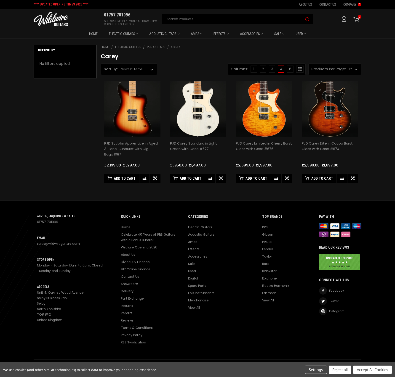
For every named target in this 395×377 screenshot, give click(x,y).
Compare (351, 4)
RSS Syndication (133, 342)
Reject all (340, 369)
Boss (265, 263)
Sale (278, 34)
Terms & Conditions (137, 327)
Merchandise (198, 300)
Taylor (267, 256)
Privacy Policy (131, 335)
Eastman (269, 293)
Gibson (267, 234)
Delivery (127, 291)
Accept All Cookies (372, 369)
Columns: (239, 69)
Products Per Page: (328, 69)
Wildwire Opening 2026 (139, 247)
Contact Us (327, 4)
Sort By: (111, 69)
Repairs (126, 313)
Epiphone (269, 278)
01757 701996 (47, 222)
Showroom (129, 284)
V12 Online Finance (135, 269)
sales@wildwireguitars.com (58, 243)
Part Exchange (132, 298)
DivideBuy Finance (135, 262)
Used (300, 34)
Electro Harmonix (275, 285)
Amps (195, 34)
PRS (265, 227)
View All (194, 307)
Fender (267, 249)
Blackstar (269, 271)
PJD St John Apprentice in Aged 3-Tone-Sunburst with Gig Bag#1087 (131, 149)
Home (93, 34)
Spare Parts (197, 285)
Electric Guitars (122, 34)
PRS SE (267, 242)
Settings (316, 369)
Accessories (250, 34)
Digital (193, 278)
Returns (127, 305)
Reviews (127, 320)
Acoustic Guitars (163, 34)
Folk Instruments (201, 293)
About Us (305, 4)
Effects (220, 34)
